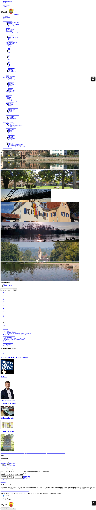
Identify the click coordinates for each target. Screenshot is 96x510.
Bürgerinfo (10, 33)
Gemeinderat (11, 35)
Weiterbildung (11, 116)
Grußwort (8, 28)
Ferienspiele (10, 69)
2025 (9, 48)
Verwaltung (5, 329)
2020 (9, 52)
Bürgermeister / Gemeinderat (12, 32)
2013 (9, 59)
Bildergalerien (9, 46)
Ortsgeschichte (9, 78)
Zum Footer (5, 6)
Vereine (7, 121)
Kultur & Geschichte (7, 77)
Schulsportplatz (11, 109)
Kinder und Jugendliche (11, 128)
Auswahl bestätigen (4, 508)
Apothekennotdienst (12, 126)
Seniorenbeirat (11, 143)
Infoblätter (10, 41)
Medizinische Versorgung (11, 123)
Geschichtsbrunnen (12, 84)
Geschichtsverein (11, 90)
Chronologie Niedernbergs (13, 79)
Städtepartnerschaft (10, 91)
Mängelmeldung (11, 45)
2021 (9, 51)
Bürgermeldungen (9, 44)
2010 (9, 63)
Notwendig (7, 495)
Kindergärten (11, 130)
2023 (9, 50)
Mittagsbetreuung (12, 71)
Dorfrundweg (11, 82)
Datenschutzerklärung (7, 479)
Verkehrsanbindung (10, 102)
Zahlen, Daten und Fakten (13, 24)
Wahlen (9, 36)
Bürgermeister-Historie (13, 37)
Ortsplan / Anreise (9, 73)
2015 (9, 58)
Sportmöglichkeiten (12, 118)
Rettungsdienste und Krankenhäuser (15, 125)
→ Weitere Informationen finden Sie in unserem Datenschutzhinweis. (15, 491)
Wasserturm (10, 88)
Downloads (8, 38)
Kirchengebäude (9, 92)
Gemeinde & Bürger (7, 21)
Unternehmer (6, 327)
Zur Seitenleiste (6, 5)
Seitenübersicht (6, 18)
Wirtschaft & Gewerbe (7, 148)
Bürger (4, 326)
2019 (9, 53)
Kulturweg (10, 83)
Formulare (10, 39)
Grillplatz (10, 106)
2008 (9, 65)
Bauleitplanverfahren (12, 26)
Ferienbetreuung (11, 68)
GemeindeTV (11, 25)
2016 (9, 57)
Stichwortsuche (9, 31)
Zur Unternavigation (7, 2)
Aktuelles (10, 23)
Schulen (10, 131)
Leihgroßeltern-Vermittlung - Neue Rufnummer (18, 146)
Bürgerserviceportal (10, 43)
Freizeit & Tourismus (7, 93)
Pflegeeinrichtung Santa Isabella (15, 145)
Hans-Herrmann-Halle (13, 108)
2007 (9, 66)
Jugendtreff (10, 70)
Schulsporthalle (11, 110)
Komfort (6, 498)
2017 (9, 56)
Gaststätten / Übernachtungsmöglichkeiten (14, 101)
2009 (9, 64)
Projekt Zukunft (11, 140)
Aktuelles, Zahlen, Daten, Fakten (12, 22)
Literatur (10, 89)
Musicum (10, 111)
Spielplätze (10, 117)
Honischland (11, 81)
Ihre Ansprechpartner (10, 29)
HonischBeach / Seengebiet (11, 99)
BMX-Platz (10, 104)
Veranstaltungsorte (9, 103)
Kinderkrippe (11, 129)
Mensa (9, 132)
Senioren (7, 142)
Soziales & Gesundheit (8, 122)
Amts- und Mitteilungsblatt (11, 42)
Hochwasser (10, 86)
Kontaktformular (6, 17)
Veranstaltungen (9, 95)
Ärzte (9, 124)
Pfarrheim (10, 113)
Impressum (5, 16)
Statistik (6, 497)
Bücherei (7, 119)
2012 (9, 61)
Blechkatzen (10, 85)
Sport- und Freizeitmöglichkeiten (12, 115)
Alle (4, 292)
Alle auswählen (12, 508)
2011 (9, 62)
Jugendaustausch (11, 72)
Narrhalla (10, 112)
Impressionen (8, 96)
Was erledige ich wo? (10, 30)
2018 (9, 55)
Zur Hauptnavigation (7, 1)
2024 (9, 49)
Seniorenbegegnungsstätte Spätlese (15, 144)
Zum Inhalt (5, 4)
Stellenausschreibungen (10, 76)
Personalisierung (8, 499)
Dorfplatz (10, 105)
